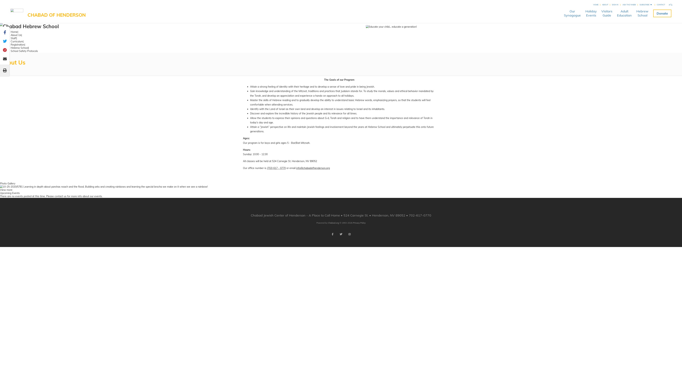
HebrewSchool (642, 13)
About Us (16, 35)
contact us (60, 196)
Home (596, 5)
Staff (13, 38)
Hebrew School (19, 47)
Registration (18, 44)
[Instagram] (349, 234)
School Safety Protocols (24, 51)
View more (6, 190)
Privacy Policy (359, 223)
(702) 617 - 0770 (276, 168)
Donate (662, 13)
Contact (661, 5)
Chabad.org (333, 223)
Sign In (615, 5)
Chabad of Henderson (57, 15)
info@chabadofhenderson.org (313, 168)
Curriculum (17, 41)
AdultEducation (624, 13)
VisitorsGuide (606, 13)
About (605, 5)
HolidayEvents (591, 13)
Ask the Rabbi (629, 5)
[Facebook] (332, 234)
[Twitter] (341, 234)
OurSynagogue (572, 13)
